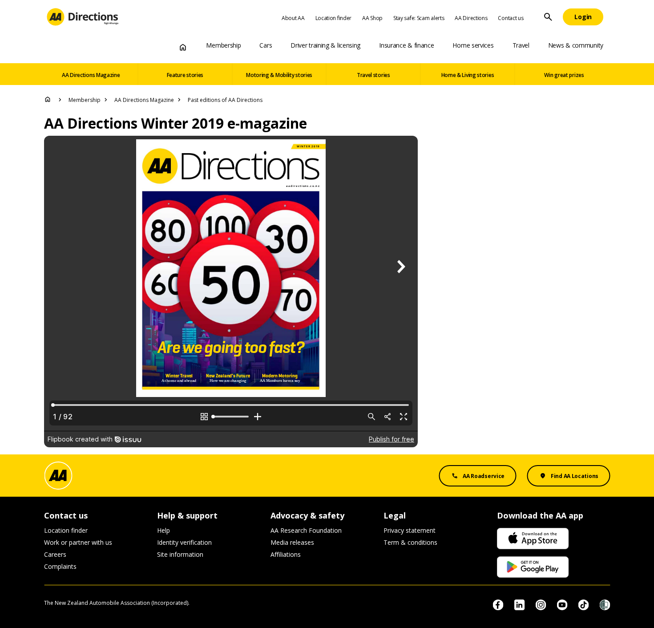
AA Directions (471, 18)
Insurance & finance (406, 45)
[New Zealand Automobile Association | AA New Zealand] (82, 16)
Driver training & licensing (325, 45)
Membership (223, 45)
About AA (293, 18)
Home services (472, 45)
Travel (521, 45)
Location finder (333, 18)
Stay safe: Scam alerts (418, 18)
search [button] (548, 17)
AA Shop (372, 18)
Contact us (510, 18)
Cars (265, 45)
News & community (575, 45)
